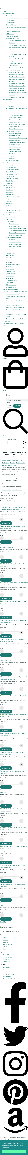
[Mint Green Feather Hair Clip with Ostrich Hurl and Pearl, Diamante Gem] (14, 735)
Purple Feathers (10, 203)
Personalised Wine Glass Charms (14, 309)
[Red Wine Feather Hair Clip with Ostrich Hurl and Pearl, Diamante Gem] (14, 811)
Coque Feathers (10, 269)
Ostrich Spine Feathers (11, 280)
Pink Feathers (9, 201)
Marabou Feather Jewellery (15, 122)
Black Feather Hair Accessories (16, 72)
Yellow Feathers (10, 212)
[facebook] (15, 1022)
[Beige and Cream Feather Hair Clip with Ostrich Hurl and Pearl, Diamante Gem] (14, 547)
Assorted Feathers (10, 187)
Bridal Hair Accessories (11, 15)
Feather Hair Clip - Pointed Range (17, 45)
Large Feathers (9, 278)
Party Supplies (9, 181)
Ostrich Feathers (10, 248)
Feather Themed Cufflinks (12, 160)
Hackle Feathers (10, 276)
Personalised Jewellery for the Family (15, 307)
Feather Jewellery (7, 99)
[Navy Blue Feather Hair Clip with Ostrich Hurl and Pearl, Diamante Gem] (14, 754)
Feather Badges (10, 165)
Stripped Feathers (10, 257)
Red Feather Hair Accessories (16, 88)
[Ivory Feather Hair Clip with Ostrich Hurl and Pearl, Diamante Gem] (14, 698)
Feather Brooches (10, 104)
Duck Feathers (9, 219)
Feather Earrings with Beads (16, 115)
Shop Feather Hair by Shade (13, 70)
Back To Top (3, 922)
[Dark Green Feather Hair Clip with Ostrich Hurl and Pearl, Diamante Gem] (14, 622)
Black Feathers (9, 190)
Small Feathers (9, 282)
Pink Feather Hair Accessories (16, 83)
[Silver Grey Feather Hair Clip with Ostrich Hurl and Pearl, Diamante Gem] (14, 867)
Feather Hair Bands (10, 20)
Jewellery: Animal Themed (12, 294)
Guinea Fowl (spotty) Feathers (13, 237)
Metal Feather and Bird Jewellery (17, 124)
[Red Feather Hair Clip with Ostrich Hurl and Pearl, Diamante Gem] (14, 792)
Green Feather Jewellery (15, 140)
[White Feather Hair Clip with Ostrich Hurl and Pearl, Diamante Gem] (14, 886)
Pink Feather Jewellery (14, 144)
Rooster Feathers (10, 255)
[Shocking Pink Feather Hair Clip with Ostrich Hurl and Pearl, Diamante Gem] (14, 848)
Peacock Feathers (10, 251)
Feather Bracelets (10, 101)
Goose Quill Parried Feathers (16, 235)
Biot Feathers (9, 266)
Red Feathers (9, 205)
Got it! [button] (14, 1151)
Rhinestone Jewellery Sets (12, 312)
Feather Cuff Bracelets (11, 171)
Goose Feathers (10, 221)
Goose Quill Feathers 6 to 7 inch (17, 233)
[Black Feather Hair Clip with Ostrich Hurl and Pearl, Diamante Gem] (14, 566)
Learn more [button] (6, 1147)
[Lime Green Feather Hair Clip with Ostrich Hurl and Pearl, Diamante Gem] (14, 716)
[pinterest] (15, 1104)
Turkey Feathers (10, 260)
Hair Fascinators (10, 34)
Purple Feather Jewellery (15, 147)
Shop (3, 460)
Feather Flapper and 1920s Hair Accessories (17, 18)
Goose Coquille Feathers (15, 226)
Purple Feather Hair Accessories (17, 86)
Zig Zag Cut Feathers (11, 287)
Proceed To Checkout (17, 490)
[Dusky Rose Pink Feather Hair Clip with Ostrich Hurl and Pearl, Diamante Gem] (14, 641)
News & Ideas (6, 321)
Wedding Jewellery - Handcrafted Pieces (16, 318)
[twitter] (15, 1048)
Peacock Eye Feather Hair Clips (17, 67)
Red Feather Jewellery (14, 149)
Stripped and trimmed (11, 285)
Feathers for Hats (10, 176)
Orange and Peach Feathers (13, 199)
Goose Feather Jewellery (15, 117)
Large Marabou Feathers (15, 242)
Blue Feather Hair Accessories (16, 74)
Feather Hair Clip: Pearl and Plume (17, 52)
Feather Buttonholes (11, 167)
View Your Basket (6, 490)
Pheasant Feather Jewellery (16, 129)
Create (9, 1140)
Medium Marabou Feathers (15, 244)
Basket (9, 405)
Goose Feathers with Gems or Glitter (18, 230)
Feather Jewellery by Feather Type (14, 113)
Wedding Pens (9, 183)
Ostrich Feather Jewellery (15, 126)
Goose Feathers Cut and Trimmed (17, 228)
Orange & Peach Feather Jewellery (17, 142)
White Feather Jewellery (15, 151)
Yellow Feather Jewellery (15, 153)
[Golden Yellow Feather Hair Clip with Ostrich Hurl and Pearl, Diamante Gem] (14, 660)
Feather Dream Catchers (12, 174)
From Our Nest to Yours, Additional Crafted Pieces (15, 291)
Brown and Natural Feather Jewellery (18, 138)
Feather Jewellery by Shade (13, 131)
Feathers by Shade (7, 185)
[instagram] (15, 1077)
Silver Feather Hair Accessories (16, 90)
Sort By (2, 500)
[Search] (25, 442)
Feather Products (7, 162)
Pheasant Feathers (10, 253)
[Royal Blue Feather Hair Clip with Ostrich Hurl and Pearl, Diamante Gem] (14, 830)
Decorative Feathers (11, 271)
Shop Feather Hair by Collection (13, 38)
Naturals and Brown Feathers (13, 196)
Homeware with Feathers (12, 178)
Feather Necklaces (10, 158)
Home (4, 11)
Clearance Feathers (11, 217)
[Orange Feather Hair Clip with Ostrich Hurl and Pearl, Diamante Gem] (14, 773)
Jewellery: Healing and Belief (13, 305)
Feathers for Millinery (8, 262)
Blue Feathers (9, 192)
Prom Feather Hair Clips (12, 36)
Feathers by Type (7, 214)
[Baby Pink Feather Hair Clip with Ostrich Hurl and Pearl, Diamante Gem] (14, 528)
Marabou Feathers (10, 239)
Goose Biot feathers (14, 223)
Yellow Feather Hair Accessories (17, 97)
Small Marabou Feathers (15, 246)
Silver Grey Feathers (11, 208)
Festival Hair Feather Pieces (13, 31)
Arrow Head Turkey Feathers (13, 264)
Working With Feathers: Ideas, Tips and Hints (14, 323)
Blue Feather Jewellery (14, 135)
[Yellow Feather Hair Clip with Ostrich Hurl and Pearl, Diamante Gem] (14, 905)
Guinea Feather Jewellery (15, 119)
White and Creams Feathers (13, 210)
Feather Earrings (10, 106)
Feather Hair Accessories (9, 13)
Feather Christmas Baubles (12, 169)
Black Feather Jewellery (15, 133)
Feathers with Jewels (11, 273)
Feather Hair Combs (11, 24)
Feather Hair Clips (10, 22)
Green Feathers (10, 194)
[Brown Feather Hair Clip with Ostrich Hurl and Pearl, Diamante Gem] (14, 603)
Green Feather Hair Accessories (17, 76)
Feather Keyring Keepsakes (13, 156)
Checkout (17, 405)
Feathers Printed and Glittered (10, 289)
